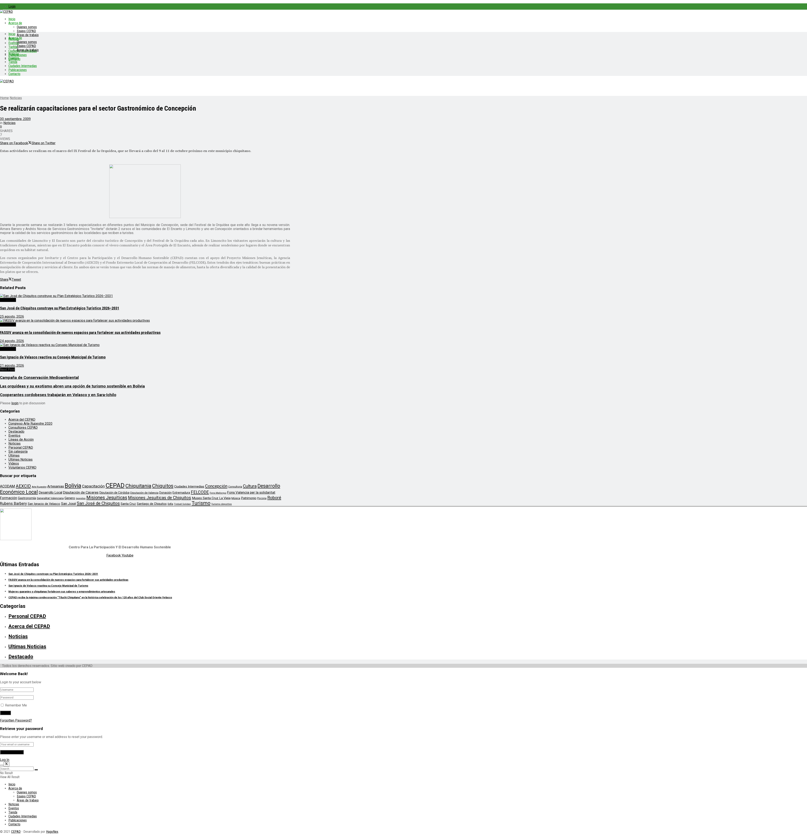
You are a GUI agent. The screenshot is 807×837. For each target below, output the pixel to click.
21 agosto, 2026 (12, 366)
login (14, 403)
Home (4, 98)
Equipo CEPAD (26, 31)
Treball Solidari (182, 504)
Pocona (261, 498)
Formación (8, 498)
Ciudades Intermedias (22, 66)
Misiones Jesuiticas (106, 497)
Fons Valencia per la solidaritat (251, 493)
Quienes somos (27, 27)
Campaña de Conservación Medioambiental (39, 377)
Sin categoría (18, 452)
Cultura (250, 486)
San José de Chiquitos (98, 503)
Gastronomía (27, 498)
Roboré (274, 497)
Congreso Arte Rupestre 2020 (30, 424)
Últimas (14, 456)
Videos (13, 463)
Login (12, 6)
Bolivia (73, 485)
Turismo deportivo (221, 504)
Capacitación (93, 486)
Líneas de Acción (21, 440)
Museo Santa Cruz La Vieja (211, 498)
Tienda (12, 47)
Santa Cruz (128, 504)
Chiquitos (162, 486)
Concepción (216, 486)
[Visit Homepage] (6, 12)
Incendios (81, 498)
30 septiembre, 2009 (15, 119)
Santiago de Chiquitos (152, 503)
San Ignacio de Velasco (44, 504)
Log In (4, 760)
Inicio (11, 19)
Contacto (14, 74)
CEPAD (115, 485)
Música (235, 498)
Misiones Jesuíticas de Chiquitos (159, 497)
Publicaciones (17, 70)
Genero (70, 498)
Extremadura (181, 492)
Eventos (13, 58)
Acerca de (15, 23)
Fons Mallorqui (218, 493)
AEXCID (23, 486)
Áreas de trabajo (28, 35)
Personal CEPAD (20, 448)
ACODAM (7, 486)
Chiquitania (138, 486)
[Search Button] (36, 769)
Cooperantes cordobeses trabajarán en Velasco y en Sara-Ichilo (58, 395)
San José (68, 503)
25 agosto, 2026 (12, 317)
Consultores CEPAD (23, 428)
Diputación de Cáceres (81, 492)
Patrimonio (248, 498)
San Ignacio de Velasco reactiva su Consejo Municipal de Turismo (53, 357)
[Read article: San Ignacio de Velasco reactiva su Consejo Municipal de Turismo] (145, 345)
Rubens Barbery (13, 503)
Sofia (170, 503)
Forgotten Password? (16, 720)
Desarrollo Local (50, 493)
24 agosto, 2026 (12, 341)
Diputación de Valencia (144, 492)
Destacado (8, 300)
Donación (165, 492)
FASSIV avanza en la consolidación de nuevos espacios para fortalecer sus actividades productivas (80, 332)
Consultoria (235, 486)
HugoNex (52, 832)
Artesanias (55, 486)
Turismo (201, 503)
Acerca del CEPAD (21, 420)
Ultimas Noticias (20, 459)
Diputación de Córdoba (114, 492)
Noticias (13, 54)
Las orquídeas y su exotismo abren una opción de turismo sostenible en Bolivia (72, 386)
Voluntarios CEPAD (22, 467)
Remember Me (16, 705)
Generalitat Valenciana (50, 498)
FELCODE (200, 492)
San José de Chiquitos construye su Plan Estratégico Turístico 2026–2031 (59, 308)
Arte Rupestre (39, 486)
